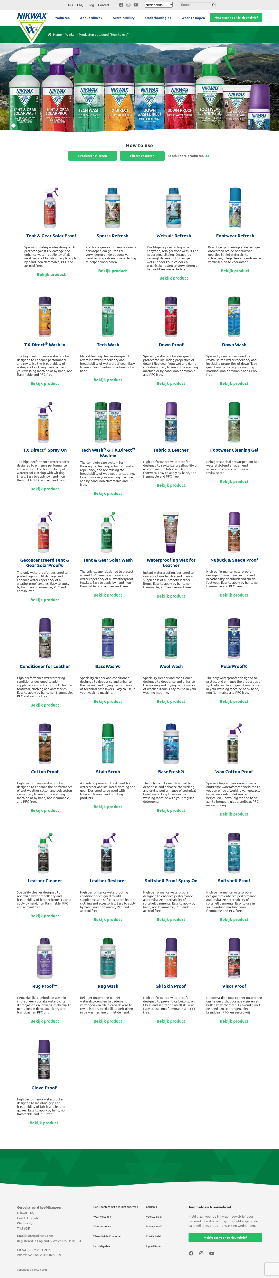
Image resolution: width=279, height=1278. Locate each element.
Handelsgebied (102, 1246)
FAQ (80, 5)
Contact (103, 5)
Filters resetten (142, 156)
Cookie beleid (154, 1236)
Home (57, 34)
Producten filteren (92, 156)
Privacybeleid (154, 1226)
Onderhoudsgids (158, 18)
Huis (70, 5)
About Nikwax (91, 18)
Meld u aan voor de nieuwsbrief (236, 17)
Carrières (151, 1206)
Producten (62, 18)
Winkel (70, 34)
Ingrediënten (153, 1246)
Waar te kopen (102, 1216)
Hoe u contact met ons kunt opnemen (115, 1206)
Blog (90, 5)
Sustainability (124, 18)
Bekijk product (51, 274)
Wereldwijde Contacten (107, 1236)
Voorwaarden (154, 1216)
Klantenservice (102, 1226)
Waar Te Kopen (193, 18)
